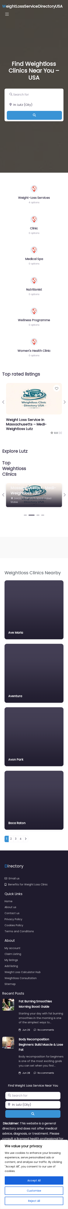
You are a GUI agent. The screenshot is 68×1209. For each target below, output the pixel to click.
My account (12, 948)
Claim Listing (13, 954)
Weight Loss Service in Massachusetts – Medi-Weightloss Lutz (26, 424)
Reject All (34, 1201)
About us (10, 907)
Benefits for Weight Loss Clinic (28, 884)
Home (8, 901)
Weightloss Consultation (21, 978)
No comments (46, 1029)
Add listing (11, 966)
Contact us (12, 913)
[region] (34, 1174)
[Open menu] (7, 14)
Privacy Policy (13, 919)
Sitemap (10, 984)
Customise (34, 1191)
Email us (14, 878)
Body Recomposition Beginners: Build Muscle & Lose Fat (41, 1044)
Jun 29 (26, 1029)
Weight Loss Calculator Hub (23, 972)
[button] (3, 402)
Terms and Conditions (19, 931)
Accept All (34, 1180)
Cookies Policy (14, 925)
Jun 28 (26, 1072)
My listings (11, 960)
